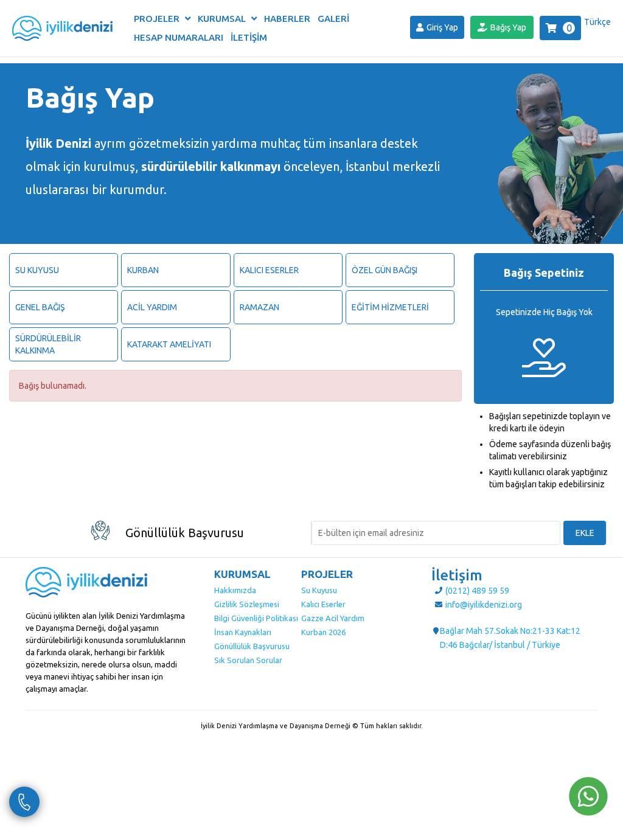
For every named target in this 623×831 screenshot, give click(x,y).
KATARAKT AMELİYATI (169, 344)
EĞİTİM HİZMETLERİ (390, 307)
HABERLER (287, 18)
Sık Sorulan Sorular (248, 660)
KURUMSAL (223, 18)
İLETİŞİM (249, 37)
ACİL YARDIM (152, 307)
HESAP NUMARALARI (178, 37)
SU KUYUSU (37, 270)
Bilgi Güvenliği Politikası (256, 618)
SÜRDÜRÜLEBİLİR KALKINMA (48, 344)
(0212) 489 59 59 (477, 591)
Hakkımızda (235, 590)
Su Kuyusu (319, 590)
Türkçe (597, 22)
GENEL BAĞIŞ (39, 307)
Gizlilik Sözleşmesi (246, 604)
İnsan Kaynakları (242, 632)
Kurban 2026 (323, 632)
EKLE (585, 533)
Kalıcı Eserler (323, 604)
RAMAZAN (259, 307)
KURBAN (143, 270)
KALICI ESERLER (269, 270)
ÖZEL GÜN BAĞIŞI (384, 270)
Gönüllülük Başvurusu (252, 646)
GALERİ (333, 18)
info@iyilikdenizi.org (483, 605)
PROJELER (158, 18)
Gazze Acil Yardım (332, 618)
